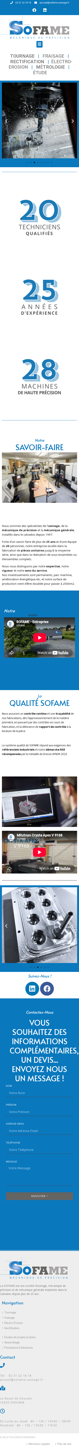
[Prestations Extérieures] (37, 1348)
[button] (39, 44)
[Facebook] (34, 10)
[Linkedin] (45, 10)
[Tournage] (37, 1313)
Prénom (11, 1105)
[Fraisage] (37, 1318)
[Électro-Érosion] (37, 1323)
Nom (9, 1086)
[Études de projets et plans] (37, 1338)
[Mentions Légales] (40, 1444)
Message (11, 1162)
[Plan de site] (65, 1444)
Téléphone (13, 1143)
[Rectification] (37, 1328)
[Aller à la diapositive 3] (34, 162)
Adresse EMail (15, 1124)
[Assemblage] (37, 1343)
